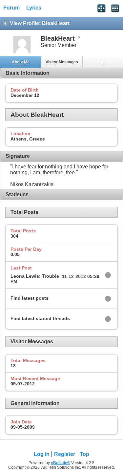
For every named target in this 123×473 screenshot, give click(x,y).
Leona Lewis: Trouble (34, 276)
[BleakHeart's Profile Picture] (22, 52)
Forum (11, 8)
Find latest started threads (40, 318)
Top (84, 454)
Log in (42, 454)
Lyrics (33, 8)
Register (64, 454)
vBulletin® (60, 463)
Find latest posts (29, 298)
